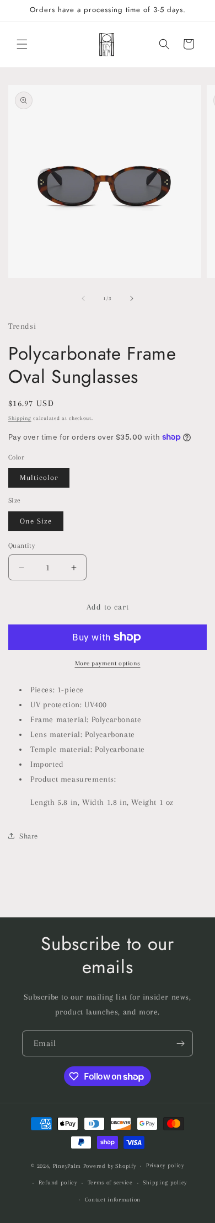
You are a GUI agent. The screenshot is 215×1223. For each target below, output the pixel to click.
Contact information (113, 1199)
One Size (36, 521)
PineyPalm (68, 1165)
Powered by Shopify (109, 1165)
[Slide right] (132, 298)
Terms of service (110, 1182)
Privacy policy (165, 1165)
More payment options (108, 663)
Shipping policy (165, 1182)
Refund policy (58, 1182)
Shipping (19, 418)
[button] (22, 44)
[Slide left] (83, 298)
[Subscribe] (180, 1043)
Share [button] (28, 836)
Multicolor (39, 477)
